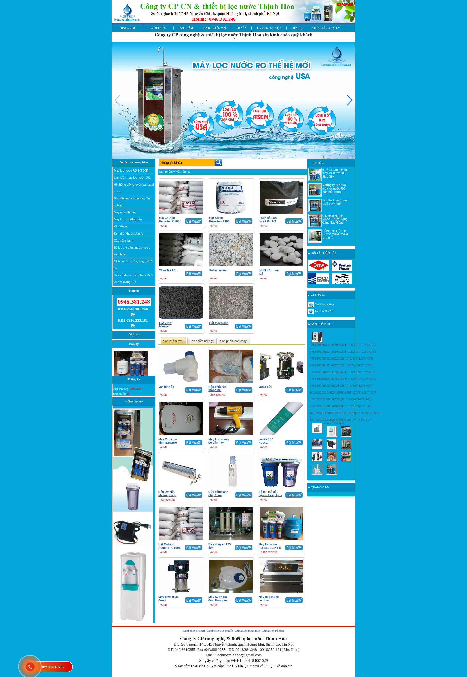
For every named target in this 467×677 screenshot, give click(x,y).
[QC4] (133, 510)
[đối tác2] (342, 269)
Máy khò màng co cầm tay (218, 441)
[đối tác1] (318, 269)
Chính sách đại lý (326, 28)
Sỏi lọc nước (218, 270)
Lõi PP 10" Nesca (266, 441)
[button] (349, 100)
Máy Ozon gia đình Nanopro (167, 441)
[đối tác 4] (342, 283)
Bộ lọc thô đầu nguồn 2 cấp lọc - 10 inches (270, 495)
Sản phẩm (186, 28)
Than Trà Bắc (168, 270)
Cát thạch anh (218, 323)
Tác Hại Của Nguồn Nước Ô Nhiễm (335, 202)
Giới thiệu (158, 28)
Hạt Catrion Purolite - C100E (170, 219)
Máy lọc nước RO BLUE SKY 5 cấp (270, 548)
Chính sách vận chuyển (220, 630)
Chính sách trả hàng (273, 630)
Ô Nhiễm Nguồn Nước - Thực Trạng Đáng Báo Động (335, 219)
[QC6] (133, 549)
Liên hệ (296, 28)
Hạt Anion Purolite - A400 (219, 219)
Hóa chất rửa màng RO (217, 388)
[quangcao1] (133, 480)
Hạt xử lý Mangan (165, 324)
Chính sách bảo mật (194, 630)
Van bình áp (166, 386)
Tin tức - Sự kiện (269, 28)
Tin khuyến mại (214, 28)
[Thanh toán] (311, 311)
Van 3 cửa (265, 386)
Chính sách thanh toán (247, 630)
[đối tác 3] (318, 283)
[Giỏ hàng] (311, 304)
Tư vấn (241, 28)
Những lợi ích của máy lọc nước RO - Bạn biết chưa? (334, 188)
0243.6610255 (53, 667)
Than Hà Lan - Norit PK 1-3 (268, 219)
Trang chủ (127, 28)
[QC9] (133, 621)
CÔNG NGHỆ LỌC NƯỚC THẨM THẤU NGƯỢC (335, 234)
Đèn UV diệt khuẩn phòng (167, 493)
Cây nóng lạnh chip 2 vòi (218, 493)
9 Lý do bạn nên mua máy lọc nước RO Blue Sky (336, 173)
